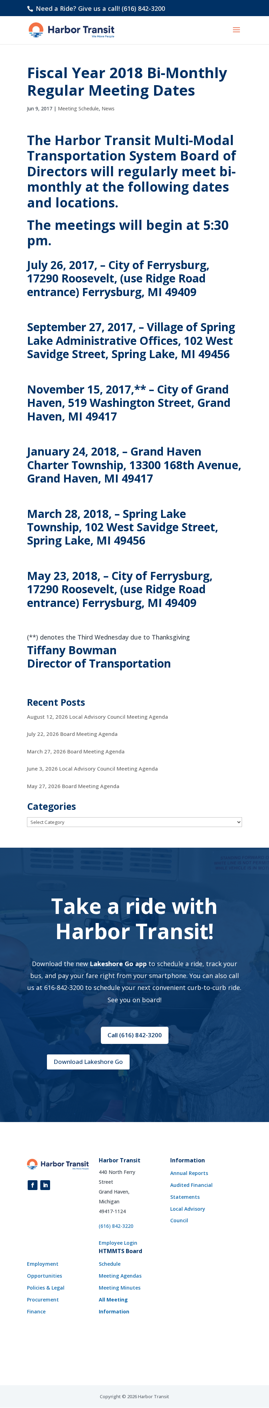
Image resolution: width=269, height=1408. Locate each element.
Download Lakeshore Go (88, 1062)
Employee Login (118, 1242)
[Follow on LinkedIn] (45, 1185)
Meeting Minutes (119, 1287)
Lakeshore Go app (118, 963)
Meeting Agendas (120, 1275)
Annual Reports (189, 1173)
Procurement (43, 1299)
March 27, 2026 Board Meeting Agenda (76, 751)
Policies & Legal (45, 1287)
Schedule (109, 1263)
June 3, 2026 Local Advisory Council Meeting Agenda (92, 768)
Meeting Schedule (78, 108)
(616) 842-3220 (116, 1226)
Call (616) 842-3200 (135, 1035)
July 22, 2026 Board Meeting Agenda (72, 733)
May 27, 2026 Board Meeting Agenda (73, 786)
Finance (36, 1311)
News (108, 108)
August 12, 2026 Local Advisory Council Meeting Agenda (97, 716)
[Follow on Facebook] (32, 1185)
